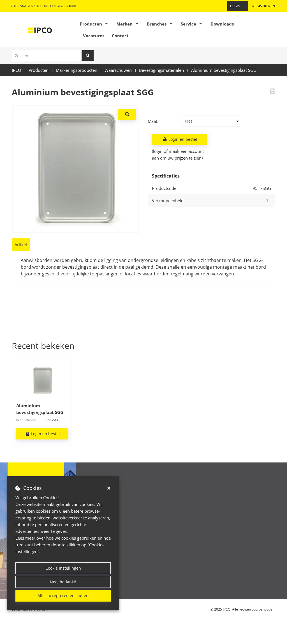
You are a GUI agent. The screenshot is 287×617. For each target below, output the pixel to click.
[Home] (40, 29)
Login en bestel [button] (182, 139)
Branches (156, 24)
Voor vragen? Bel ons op (43, 6)
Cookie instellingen (63, 568)
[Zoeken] (88, 55)
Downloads (222, 24)
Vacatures (93, 35)
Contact (120, 35)
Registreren (263, 6)
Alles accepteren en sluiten (63, 595)
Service (188, 24)
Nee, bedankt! (63, 581)
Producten (91, 24)
